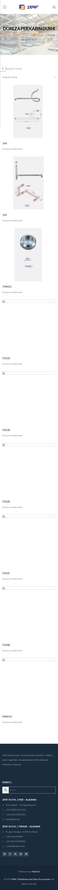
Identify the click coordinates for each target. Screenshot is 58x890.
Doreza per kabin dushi (12, 149)
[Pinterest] (26, 854)
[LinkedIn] (15, 854)
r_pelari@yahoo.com (15, 846)
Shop (16, 34)
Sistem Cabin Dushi (33, 34)
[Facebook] (10, 854)
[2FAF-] (29, 7)
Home (6, 34)
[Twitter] (4, 854)
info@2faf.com (12, 819)
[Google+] (21, 854)
